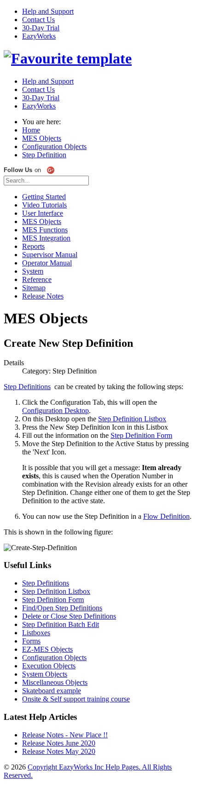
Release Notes (43, 296)
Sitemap (34, 288)
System (32, 271)
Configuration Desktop (55, 410)
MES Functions (45, 230)
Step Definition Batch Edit (60, 624)
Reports (33, 246)
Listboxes (36, 633)
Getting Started (44, 197)
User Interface (42, 213)
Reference (37, 279)
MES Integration (46, 238)
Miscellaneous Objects (54, 682)
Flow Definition (166, 516)
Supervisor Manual (49, 255)
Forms (31, 641)
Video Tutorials (44, 205)
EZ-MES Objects (47, 649)
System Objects (44, 674)
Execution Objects (49, 666)
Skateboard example (51, 691)
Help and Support (48, 11)
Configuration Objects (54, 657)
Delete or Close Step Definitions (69, 616)
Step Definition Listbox (132, 419)
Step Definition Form (141, 435)
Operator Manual (47, 263)
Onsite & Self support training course (76, 699)
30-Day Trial (40, 28)
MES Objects (41, 221)
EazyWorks (39, 36)
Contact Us (38, 19)
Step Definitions (27, 387)
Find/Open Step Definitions (62, 608)
